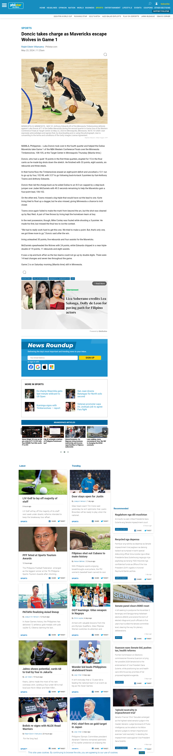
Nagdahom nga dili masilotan (131, 514)
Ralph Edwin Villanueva (32, 46)
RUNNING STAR (80, 16)
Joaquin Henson (80, 501)
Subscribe (165, 4)
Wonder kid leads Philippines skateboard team (89, 668)
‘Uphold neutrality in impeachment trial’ (126, 711)
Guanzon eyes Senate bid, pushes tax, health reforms (133, 649)
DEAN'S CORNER (163, 16)
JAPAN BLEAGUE (148, 16)
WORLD (80, 8)
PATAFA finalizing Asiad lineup (41, 612)
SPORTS (99, 8)
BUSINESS (89, 8)
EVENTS (138, 8)
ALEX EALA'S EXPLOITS (111, 16)
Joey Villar (77, 675)
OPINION (63, 8)
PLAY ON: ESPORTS (131, 16)
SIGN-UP (90, 357)
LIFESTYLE (127, 8)
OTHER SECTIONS (162, 8)
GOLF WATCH (94, 16)
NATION (71, 8)
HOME (42, 8)
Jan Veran (28, 677)
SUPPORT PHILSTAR (161, 11)
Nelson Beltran (79, 561)
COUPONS (148, 8)
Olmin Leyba (78, 618)
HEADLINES (52, 8)
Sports (26, 28)
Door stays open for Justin (87, 496)
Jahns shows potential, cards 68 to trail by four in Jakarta (42, 670)
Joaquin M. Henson (32, 617)
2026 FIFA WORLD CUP (63, 16)
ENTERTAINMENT (113, 8)
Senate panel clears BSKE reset (132, 605)
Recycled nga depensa (127, 539)
